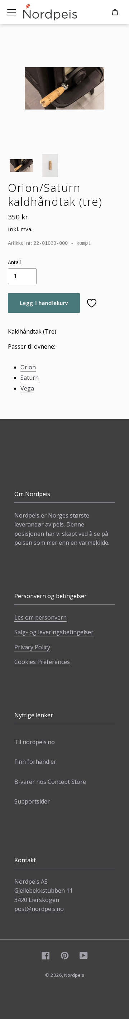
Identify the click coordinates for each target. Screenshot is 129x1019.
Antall (14, 262)
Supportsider (32, 801)
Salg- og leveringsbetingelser (54, 632)
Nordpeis (74, 975)
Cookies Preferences (42, 662)
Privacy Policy (32, 647)
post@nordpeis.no (39, 909)
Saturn (29, 378)
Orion (28, 367)
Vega (27, 388)
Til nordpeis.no (34, 742)
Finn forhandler (35, 762)
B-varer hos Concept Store (50, 782)
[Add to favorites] (91, 303)
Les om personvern (40, 617)
